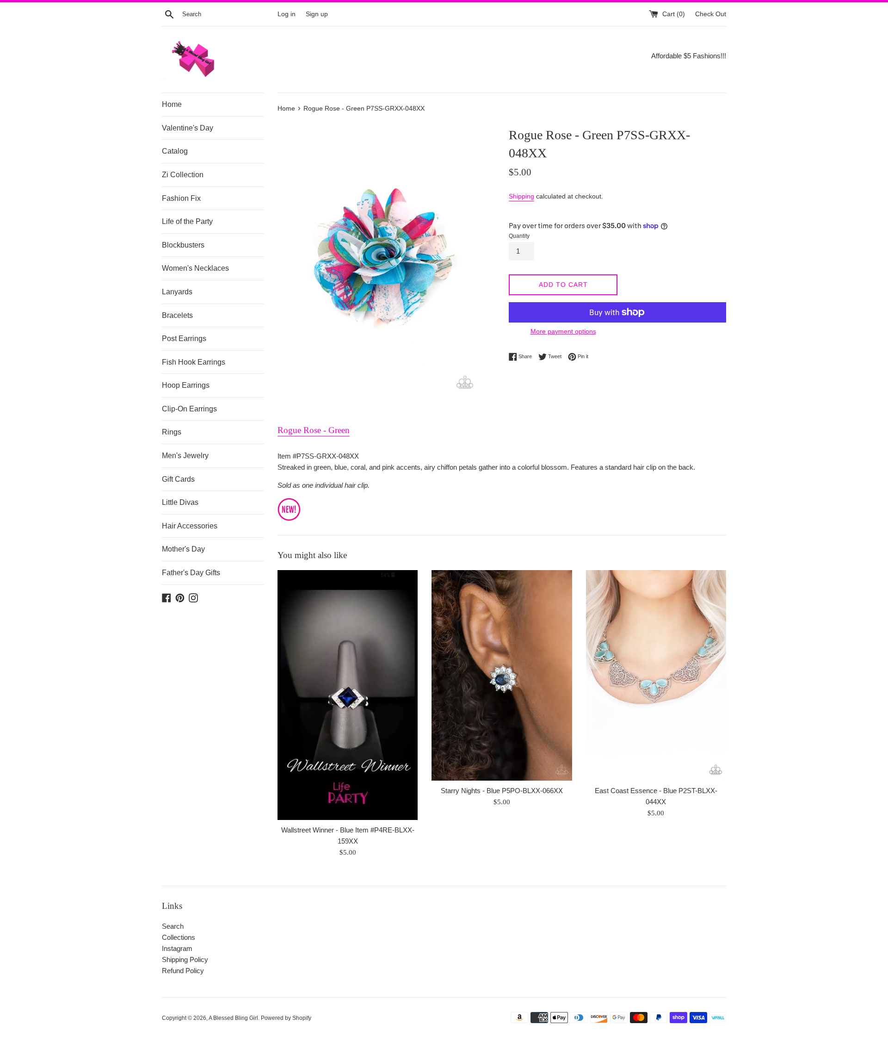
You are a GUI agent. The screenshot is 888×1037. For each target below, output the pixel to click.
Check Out (710, 14)
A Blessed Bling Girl (233, 1018)
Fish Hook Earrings (193, 362)
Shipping (521, 196)
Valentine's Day (187, 128)
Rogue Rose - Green (314, 430)
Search (173, 926)
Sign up (317, 14)
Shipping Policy (185, 959)
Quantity (519, 236)
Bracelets (177, 315)
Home (172, 104)
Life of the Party (187, 221)
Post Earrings (184, 338)
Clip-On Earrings (189, 409)
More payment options (563, 331)
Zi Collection (183, 175)
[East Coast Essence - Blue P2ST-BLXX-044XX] (656, 675)
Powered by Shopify (286, 1018)
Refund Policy (183, 971)
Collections (178, 937)
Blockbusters (183, 245)
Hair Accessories (189, 526)
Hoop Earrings (186, 385)
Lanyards (177, 292)
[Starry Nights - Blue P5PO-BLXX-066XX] (502, 675)
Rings (171, 432)
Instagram (177, 948)
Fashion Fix (181, 198)
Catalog (175, 151)
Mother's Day (183, 549)
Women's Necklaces (195, 268)
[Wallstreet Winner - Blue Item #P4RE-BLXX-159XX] (348, 695)
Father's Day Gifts (191, 573)
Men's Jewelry (185, 456)
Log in (287, 14)
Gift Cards (178, 479)
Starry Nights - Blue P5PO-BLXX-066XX (502, 791)
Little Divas (180, 502)
